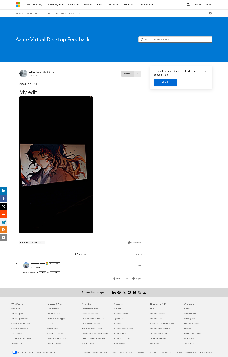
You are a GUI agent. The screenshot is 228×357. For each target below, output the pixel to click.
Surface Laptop (17, 313)
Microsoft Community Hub (26, 13)
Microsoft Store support (56, 318)
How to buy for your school (92, 328)
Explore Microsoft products (21, 338)
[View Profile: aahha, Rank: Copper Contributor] (23, 73)
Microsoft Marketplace (158, 333)
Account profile (53, 308)
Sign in (165, 82)
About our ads (190, 352)
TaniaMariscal (38, 263)
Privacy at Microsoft (191, 323)
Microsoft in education (90, 308)
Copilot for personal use (20, 328)
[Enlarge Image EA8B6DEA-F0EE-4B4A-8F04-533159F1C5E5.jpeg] (56, 164)
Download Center (54, 313)
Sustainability (189, 343)
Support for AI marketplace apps (162, 323)
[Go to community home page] (18, 4)
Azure (50, 13)
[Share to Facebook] (119, 292)
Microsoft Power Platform (123, 328)
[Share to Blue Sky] (134, 292)
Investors (187, 328)
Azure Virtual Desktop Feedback (69, 13)
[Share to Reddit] (129, 292)
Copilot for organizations (20, 323)
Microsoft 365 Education (91, 323)
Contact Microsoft (100, 352)
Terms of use (140, 352)
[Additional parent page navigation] (43, 13)
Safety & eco (166, 352)
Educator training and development (95, 333)
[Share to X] (124, 292)
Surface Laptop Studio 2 (20, 318)
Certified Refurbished (55, 333)
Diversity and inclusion (192, 333)
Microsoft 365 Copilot (122, 338)
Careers (187, 308)
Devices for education (90, 313)
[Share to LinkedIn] (114, 292)
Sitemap (86, 352)
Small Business (119, 343)
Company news (190, 318)
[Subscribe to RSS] (139, 292)
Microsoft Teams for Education (93, 318)
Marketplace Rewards (158, 338)
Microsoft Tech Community (160, 328)
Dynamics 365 (119, 318)
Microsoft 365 (119, 323)
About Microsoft (190, 313)
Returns (50, 323)
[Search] (188, 5)
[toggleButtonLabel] (210, 13)
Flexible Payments (54, 343)
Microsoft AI (118, 308)
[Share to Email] (144, 292)
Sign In (207, 4)
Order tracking (52, 328)
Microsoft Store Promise (56, 338)
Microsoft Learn (156, 318)
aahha (32, 71)
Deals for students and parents (93, 338)
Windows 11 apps (18, 343)
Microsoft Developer (157, 313)
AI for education (88, 343)
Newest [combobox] (140, 254)
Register (197, 4)
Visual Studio (155, 343)
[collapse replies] (16, 263)
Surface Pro (15, 308)
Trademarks (153, 352)
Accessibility (189, 338)
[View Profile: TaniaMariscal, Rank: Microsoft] (26, 265)
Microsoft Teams (120, 333)
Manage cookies (126, 352)
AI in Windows (16, 333)
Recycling (178, 352)
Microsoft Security (121, 313)
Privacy (113, 352)
